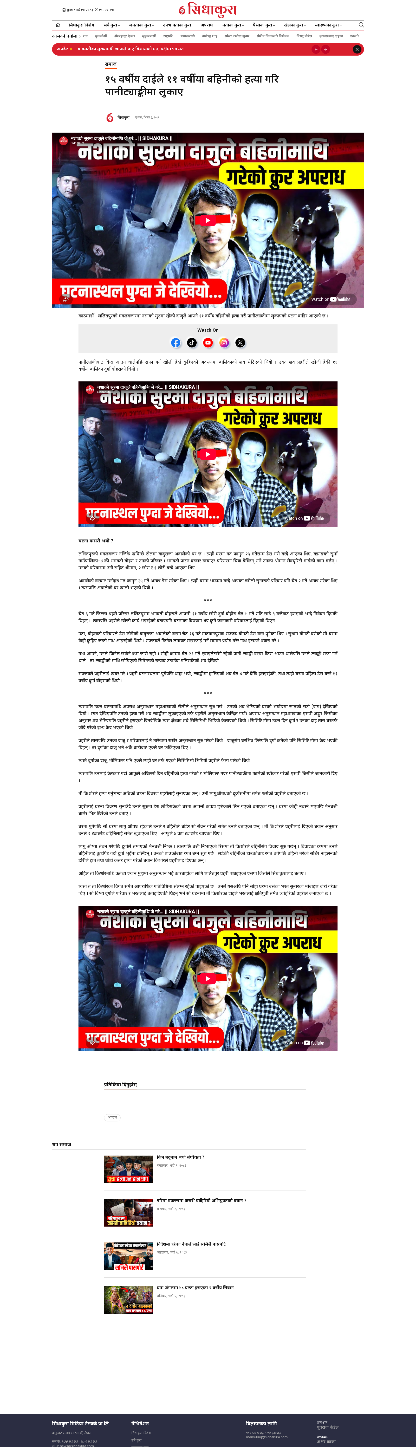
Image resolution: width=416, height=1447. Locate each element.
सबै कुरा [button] (110, 25)
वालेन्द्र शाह (141, 36)
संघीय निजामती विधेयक (204, 36)
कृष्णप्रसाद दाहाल (263, 36)
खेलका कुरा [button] (293, 25)
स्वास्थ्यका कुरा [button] (327, 25)
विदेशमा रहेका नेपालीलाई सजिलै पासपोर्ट (191, 1244)
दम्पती (286, 36)
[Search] (361, 25)
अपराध (207, 25)
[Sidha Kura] (208, 10)
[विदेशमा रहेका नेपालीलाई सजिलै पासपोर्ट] (128, 1256)
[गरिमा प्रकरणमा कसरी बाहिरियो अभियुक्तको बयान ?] (128, 1213)
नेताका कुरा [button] (231, 25)
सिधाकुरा (123, 118)
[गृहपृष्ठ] (58, 25)
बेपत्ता (301, 36)
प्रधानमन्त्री (119, 36)
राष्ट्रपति (100, 36)
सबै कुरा (136, 1440)
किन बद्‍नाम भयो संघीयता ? (101, 49)
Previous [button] (316, 49)
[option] (193, 49)
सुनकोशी (318, 36)
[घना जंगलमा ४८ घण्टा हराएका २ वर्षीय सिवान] (128, 1300)
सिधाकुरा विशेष (81, 25)
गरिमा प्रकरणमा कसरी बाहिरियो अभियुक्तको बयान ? (202, 1201)
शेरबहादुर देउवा (342, 36)
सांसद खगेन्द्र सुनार (168, 36)
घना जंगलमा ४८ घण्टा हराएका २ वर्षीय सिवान (195, 1288)
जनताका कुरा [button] (140, 25)
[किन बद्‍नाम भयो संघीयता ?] (128, 1169)
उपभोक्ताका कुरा (177, 25)
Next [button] (325, 49)
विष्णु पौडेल (236, 36)
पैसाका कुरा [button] (262, 25)
